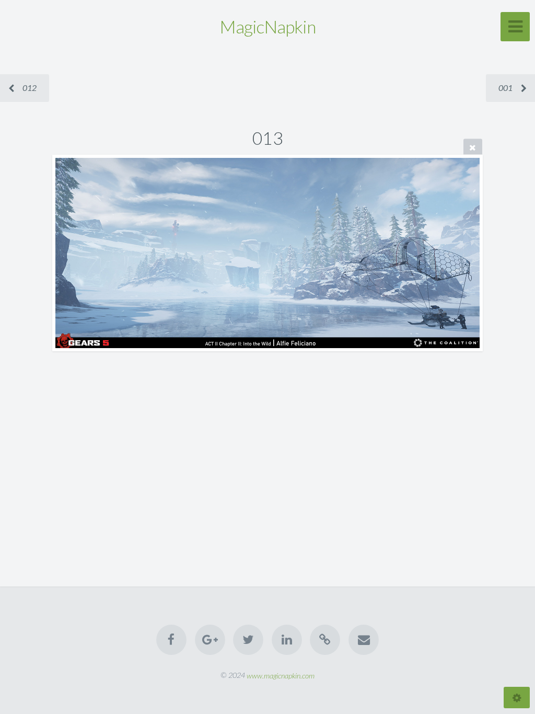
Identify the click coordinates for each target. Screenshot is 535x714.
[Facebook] (172, 640)
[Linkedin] (287, 640)
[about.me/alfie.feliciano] (325, 640)
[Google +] (210, 640)
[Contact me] (363, 640)
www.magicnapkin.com (281, 675)
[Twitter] (248, 640)
